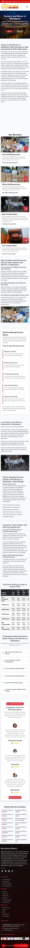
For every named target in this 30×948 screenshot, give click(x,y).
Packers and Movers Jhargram (21, 811)
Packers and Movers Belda (21, 823)
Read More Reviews (15, 797)
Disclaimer (4, 897)
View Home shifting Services (10, 162)
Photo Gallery (5, 916)
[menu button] (27, 6)
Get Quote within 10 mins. (21, 945)
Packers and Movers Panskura (21, 832)
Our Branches (5, 914)
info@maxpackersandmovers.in (12, 1)
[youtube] (5, 871)
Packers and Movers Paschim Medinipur (21, 819)
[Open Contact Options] (3, 945)
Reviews (4, 909)
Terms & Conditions (7, 900)
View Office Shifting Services (10, 192)
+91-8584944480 (20, 26)
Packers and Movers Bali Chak (7, 827)
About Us (4, 891)
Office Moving (5, 881)
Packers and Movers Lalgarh (21, 815)
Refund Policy (5, 895)
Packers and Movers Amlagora (21, 827)
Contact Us (5, 893)
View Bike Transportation (9, 224)
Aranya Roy (15, 764)
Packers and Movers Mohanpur (7, 840)
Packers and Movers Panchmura (7, 836)
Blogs (3, 912)
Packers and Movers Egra (21, 840)
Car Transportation (6, 886)
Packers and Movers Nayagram (7, 823)
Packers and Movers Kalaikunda (7, 811)
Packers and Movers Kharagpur (7, 815)
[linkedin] (9, 871)
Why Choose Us (6, 907)
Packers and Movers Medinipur (7, 819)
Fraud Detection (6, 902)
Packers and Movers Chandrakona (7, 832)
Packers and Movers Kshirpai (21, 836)
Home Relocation (6, 879)
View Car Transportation (9, 254)
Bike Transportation (7, 883)
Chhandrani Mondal (15, 740)
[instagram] (12, 871)
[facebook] (2, 871)
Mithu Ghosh (15, 790)
